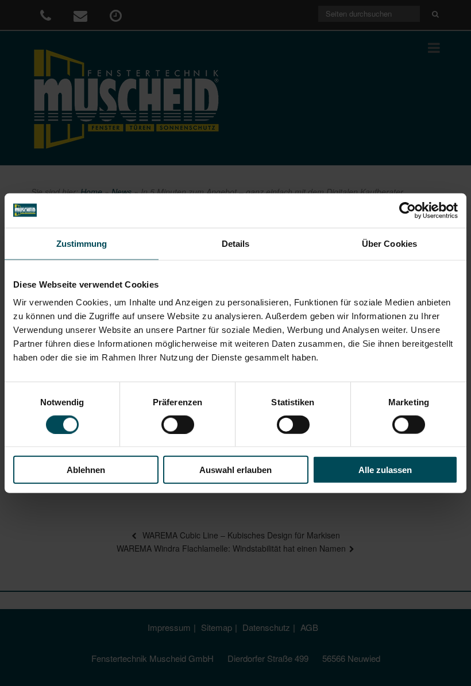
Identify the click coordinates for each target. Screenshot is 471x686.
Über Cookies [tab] (389, 243)
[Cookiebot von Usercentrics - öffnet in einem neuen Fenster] (407, 210)
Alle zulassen (385, 470)
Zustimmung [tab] (81, 243)
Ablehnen (86, 470)
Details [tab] (236, 243)
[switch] (177, 424)
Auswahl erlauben (235, 470)
